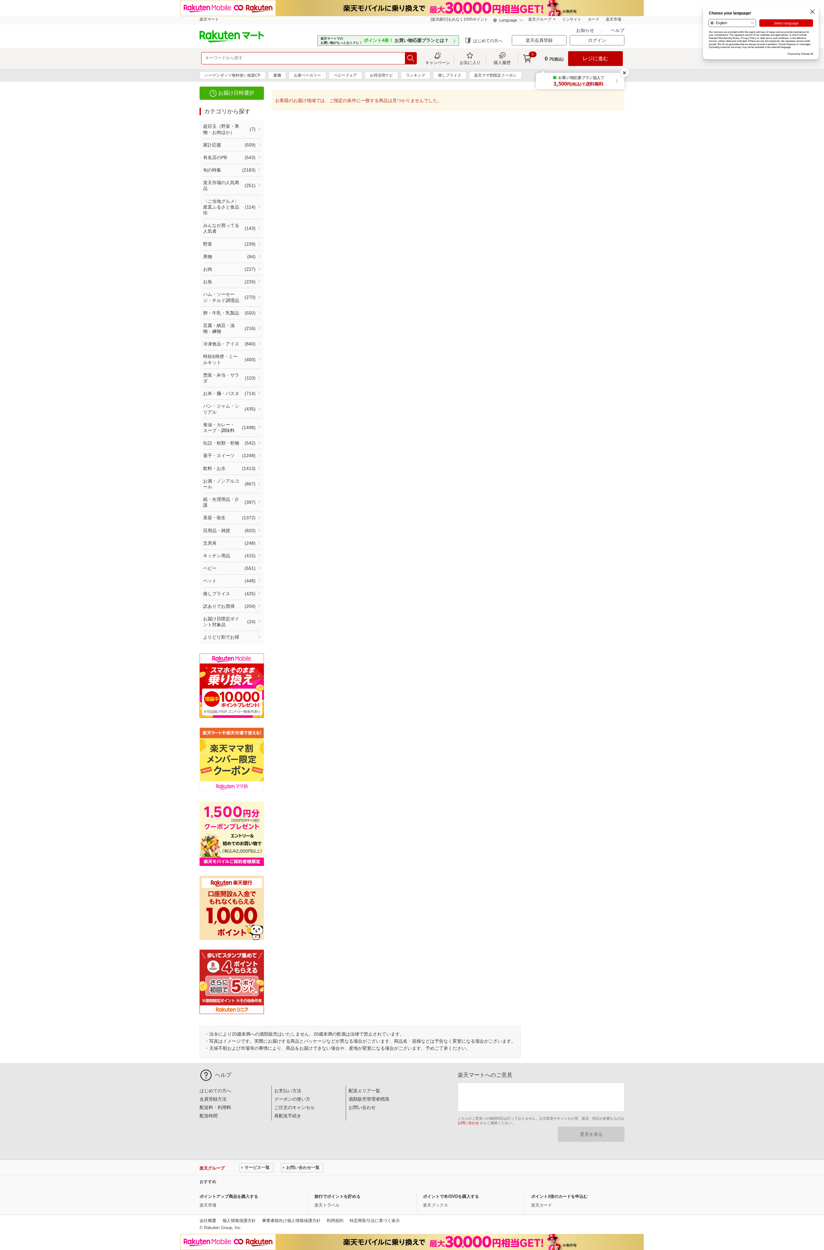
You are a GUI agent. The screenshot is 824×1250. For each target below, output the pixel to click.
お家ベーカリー (307, 75)
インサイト (571, 19)
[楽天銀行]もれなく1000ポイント (459, 19)
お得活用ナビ (381, 75)
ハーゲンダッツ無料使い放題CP (232, 75)
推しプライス (449, 75)
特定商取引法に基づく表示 (375, 1220)
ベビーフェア (345, 75)
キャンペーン (437, 62)
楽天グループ (539, 19)
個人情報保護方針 (239, 1220)
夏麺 (277, 75)
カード (593, 19)
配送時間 (209, 1115)
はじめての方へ (487, 41)
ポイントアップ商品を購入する (229, 1196)
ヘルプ (617, 30)
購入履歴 (502, 62)
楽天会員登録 (539, 40)
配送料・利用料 (215, 1107)
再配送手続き (287, 1115)
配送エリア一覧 (364, 1090)
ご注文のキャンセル (294, 1107)
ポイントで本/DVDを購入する (451, 1196)
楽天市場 (613, 19)
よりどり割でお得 (221, 637)
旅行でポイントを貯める (337, 1196)
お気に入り (470, 62)
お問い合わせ (362, 1107)
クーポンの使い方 (292, 1099)
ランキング (415, 75)
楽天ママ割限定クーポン (495, 75)
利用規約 (335, 1220)
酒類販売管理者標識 (369, 1099)
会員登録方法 (213, 1099)
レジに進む (595, 58)
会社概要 (208, 1220)
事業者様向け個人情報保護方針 (291, 1220)
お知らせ (585, 30)
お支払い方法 (287, 1090)
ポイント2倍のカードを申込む (559, 1196)
